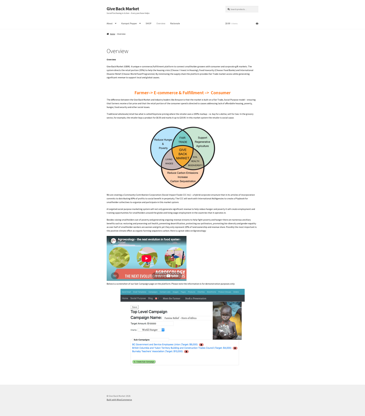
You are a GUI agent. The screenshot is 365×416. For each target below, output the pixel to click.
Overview (160, 23)
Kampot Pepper (129, 23)
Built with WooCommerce (119, 399)
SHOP (148, 23)
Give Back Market (123, 9)
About (110, 23)
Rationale (175, 23)
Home (112, 34)
